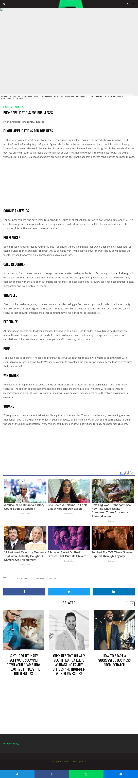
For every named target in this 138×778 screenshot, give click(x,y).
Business (7, 106)
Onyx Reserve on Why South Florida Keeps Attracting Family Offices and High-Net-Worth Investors (69, 664)
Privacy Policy (11, 743)
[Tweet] (69, 591)
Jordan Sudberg (119, 273)
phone (53, 578)
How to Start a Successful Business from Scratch (114, 660)
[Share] (24, 591)
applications (23, 578)
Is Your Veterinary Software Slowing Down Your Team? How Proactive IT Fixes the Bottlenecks (24, 664)
